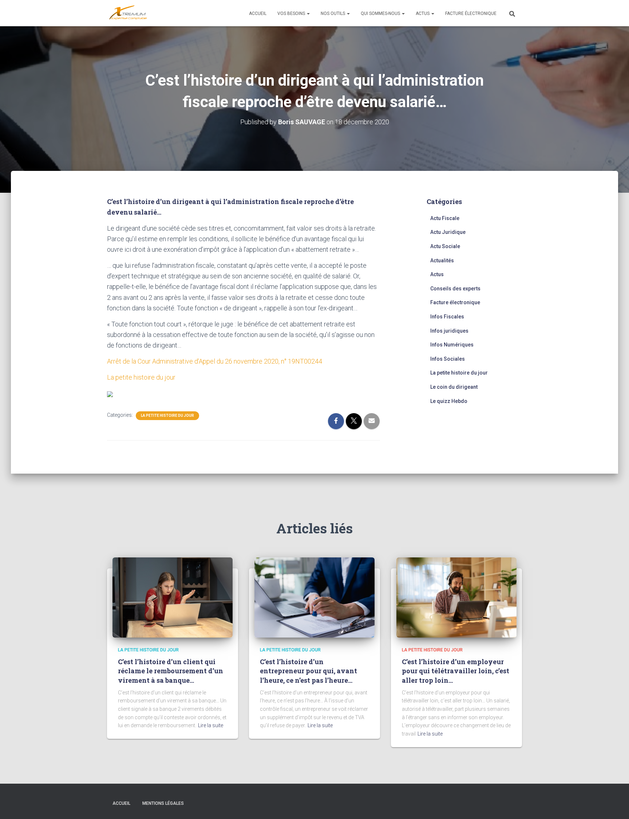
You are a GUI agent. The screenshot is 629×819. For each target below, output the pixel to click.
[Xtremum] (128, 13)
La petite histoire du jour (141, 377)
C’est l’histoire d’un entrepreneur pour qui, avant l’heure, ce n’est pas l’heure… (308, 670)
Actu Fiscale (444, 218)
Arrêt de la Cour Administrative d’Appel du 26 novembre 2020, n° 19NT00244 (214, 361)
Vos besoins (291, 13)
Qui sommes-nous (381, 13)
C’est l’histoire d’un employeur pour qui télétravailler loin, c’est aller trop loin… (455, 670)
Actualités (442, 260)
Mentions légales (163, 803)
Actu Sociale (445, 246)
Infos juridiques (449, 331)
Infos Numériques (452, 345)
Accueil (257, 13)
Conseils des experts (455, 288)
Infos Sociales (447, 359)
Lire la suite (210, 725)
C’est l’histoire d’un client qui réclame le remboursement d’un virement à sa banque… (170, 670)
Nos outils (333, 13)
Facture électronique (471, 13)
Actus (423, 13)
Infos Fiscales (447, 317)
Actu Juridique (448, 232)
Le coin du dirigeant (454, 387)
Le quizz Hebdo (448, 401)
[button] (308, 13)
